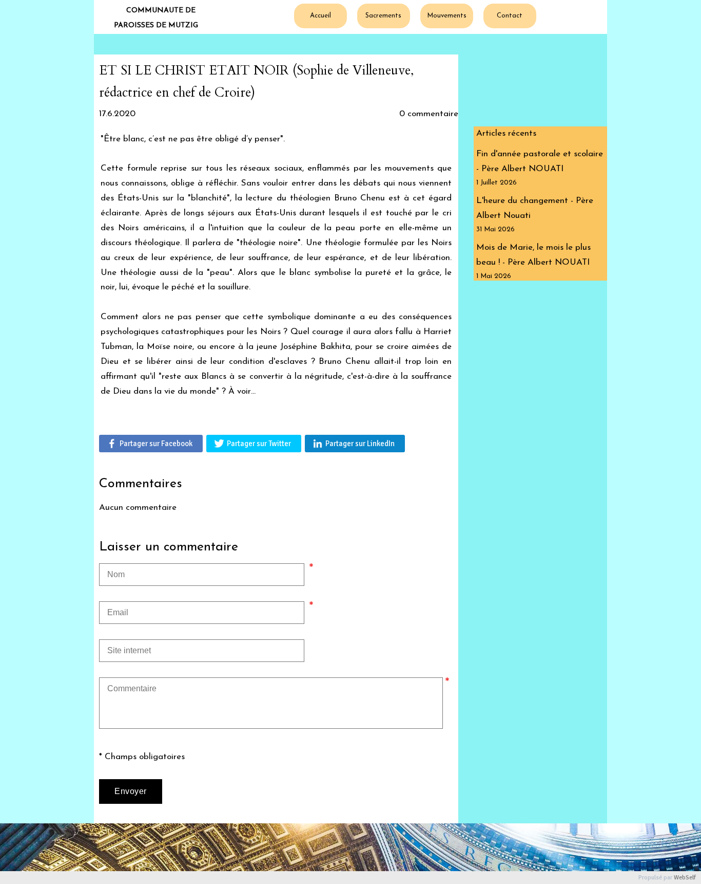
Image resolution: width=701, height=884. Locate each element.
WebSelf (685, 877)
